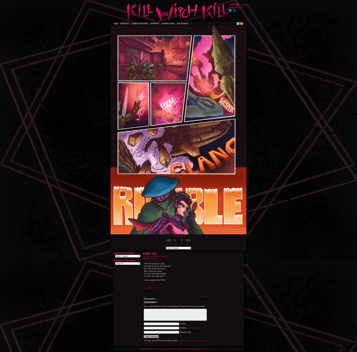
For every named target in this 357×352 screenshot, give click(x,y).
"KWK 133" (178, 236)
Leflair (147, 257)
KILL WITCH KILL (156, 349)
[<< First (168, 244)
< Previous (175, 244)
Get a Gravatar (194, 328)
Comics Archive (139, 23)
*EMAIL (190, 328)
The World (182, 23)
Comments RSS (206, 296)
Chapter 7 (154, 259)
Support (154, 23)
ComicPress (187, 349)
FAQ (116, 23)
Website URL (185, 332)
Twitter (238, 23)
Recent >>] (188, 245)
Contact (124, 23)
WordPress (175, 349)
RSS (241, 23)
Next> (182, 244)
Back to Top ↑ (209, 349)
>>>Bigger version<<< (153, 288)
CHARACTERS (168, 23)
